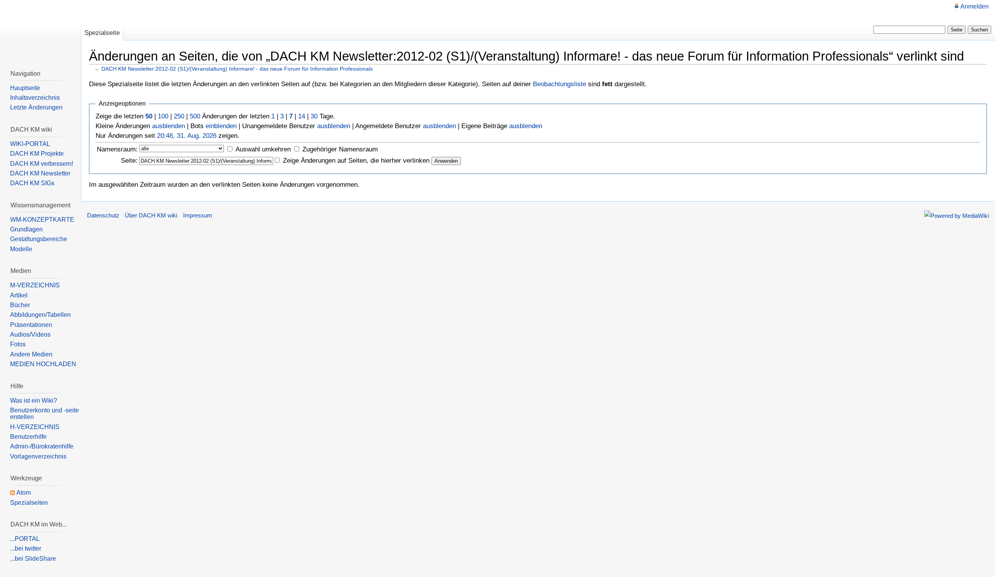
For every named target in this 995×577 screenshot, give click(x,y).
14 (301, 116)
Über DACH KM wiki (151, 215)
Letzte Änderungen (36, 107)
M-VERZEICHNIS (35, 285)
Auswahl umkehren (263, 149)
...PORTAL (25, 538)
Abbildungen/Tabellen (40, 314)
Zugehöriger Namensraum (340, 149)
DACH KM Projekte (37, 153)
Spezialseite (102, 32)
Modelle (21, 249)
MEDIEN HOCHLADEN (43, 364)
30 (314, 116)
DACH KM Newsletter (40, 173)
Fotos (18, 344)
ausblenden (168, 126)
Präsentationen (31, 325)
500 (195, 116)
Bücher (20, 305)
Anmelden (974, 6)
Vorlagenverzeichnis (38, 456)
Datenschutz (103, 215)
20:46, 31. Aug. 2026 (186, 135)
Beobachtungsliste (559, 84)
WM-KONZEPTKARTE (42, 219)
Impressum (197, 215)
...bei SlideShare (33, 558)
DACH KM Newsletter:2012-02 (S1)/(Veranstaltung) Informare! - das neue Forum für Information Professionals (237, 69)
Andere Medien (31, 354)
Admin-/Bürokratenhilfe (41, 446)
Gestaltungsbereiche (38, 239)
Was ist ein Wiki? (33, 400)
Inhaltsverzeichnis (35, 97)
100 (163, 116)
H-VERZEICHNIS (34, 427)
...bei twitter (25, 548)
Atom (23, 492)
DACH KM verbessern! (41, 163)
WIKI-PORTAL (30, 144)
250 (179, 116)
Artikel (19, 295)
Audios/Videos (30, 334)
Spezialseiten (29, 502)
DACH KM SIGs (32, 183)
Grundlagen (26, 229)
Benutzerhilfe (28, 436)
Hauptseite (25, 88)
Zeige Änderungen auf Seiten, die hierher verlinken (356, 160)
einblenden (221, 126)
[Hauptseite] (40, 31)
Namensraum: (117, 149)
